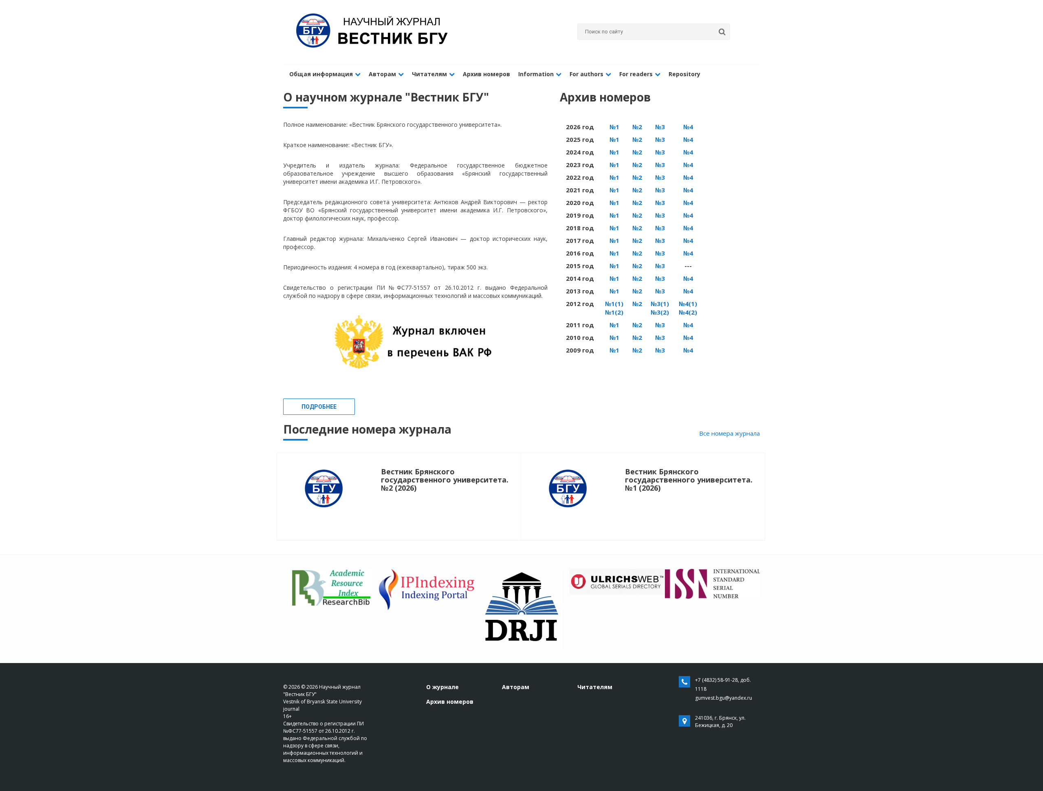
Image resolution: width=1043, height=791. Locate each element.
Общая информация (321, 74)
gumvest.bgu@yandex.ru (723, 697)
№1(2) (614, 312)
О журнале (442, 687)
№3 (660, 127)
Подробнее (319, 406)
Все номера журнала (729, 433)
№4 (688, 127)
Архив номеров (486, 74)
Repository (684, 74)
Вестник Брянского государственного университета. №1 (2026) (689, 480)
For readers (636, 74)
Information (536, 74)
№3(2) (660, 312)
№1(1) (614, 304)
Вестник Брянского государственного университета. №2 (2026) (444, 480)
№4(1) (688, 304)
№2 (637, 127)
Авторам (382, 74)
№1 (614, 127)
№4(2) (688, 312)
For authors (586, 74)
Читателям (429, 74)
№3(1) (660, 304)
